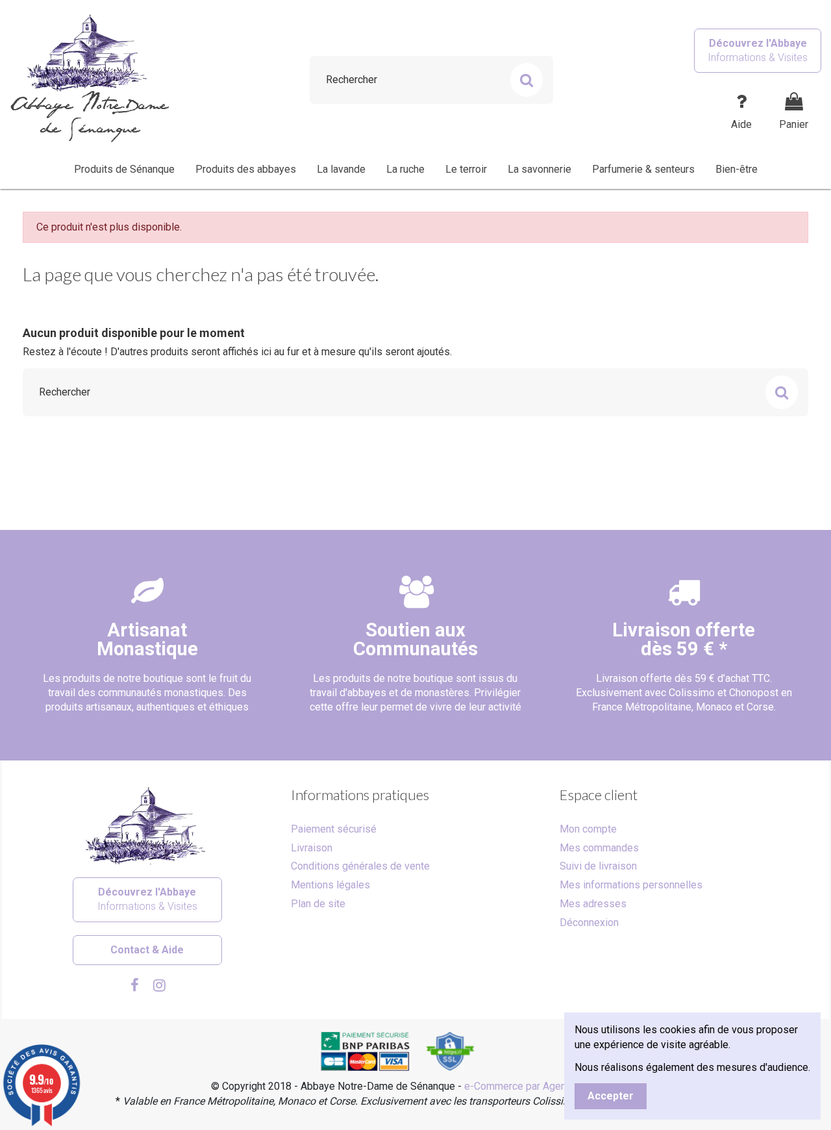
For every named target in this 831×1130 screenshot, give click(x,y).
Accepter (611, 1096)
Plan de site (318, 904)
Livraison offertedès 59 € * (683, 639)
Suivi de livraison (598, 866)
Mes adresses (593, 904)
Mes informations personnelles (631, 885)
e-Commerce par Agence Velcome (542, 1086)
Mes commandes (599, 848)
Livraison (311, 848)
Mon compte (588, 829)
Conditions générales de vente (360, 866)
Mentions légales (330, 885)
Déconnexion (589, 922)
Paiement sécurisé (334, 829)
